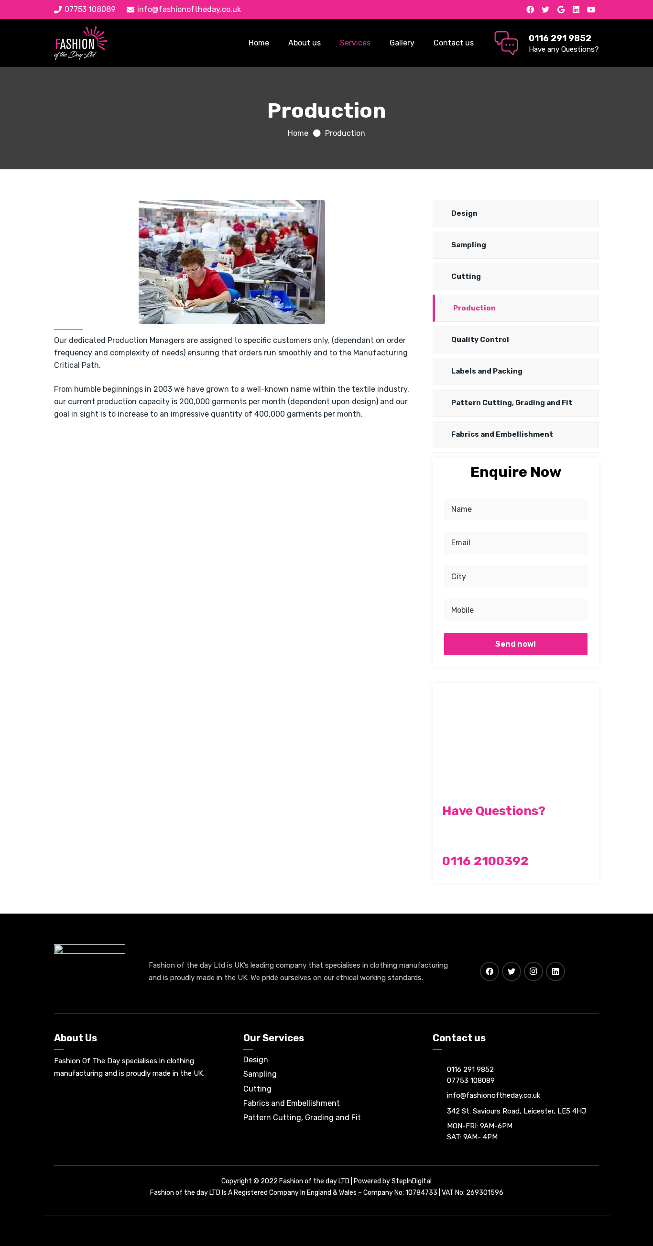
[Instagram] (533, 971)
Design (464, 213)
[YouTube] (591, 9)
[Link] (80, 43)
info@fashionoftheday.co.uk (493, 1095)
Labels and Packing (486, 371)
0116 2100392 (485, 861)
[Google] (560, 9)
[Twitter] (545, 9)
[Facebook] (530, 9)
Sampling (468, 245)
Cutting (466, 276)
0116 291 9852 (470, 1069)
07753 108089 (471, 1080)
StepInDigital (412, 1181)
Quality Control (480, 339)
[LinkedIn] (576, 9)
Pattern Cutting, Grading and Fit (511, 402)
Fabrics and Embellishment (502, 434)
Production (474, 308)
